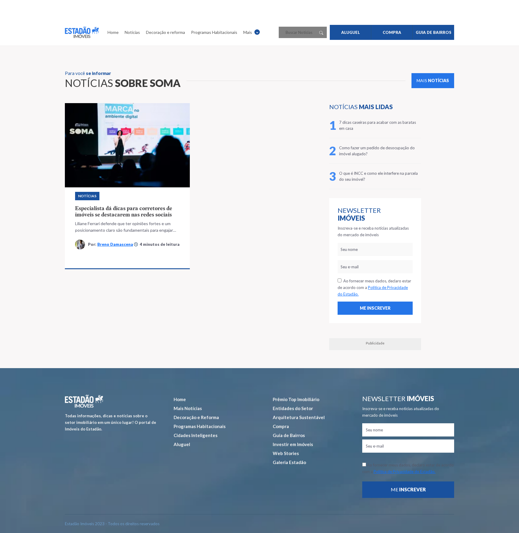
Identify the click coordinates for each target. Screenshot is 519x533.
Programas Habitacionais (214, 32)
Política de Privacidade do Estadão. (405, 471)
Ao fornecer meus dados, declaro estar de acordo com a (374, 287)
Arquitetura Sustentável (299, 417)
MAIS (433, 80)
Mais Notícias (188, 408)
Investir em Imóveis (293, 444)
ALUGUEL (350, 32)
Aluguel (182, 444)
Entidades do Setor (293, 408)
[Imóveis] (84, 401)
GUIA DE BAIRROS (433, 32)
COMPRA (392, 32)
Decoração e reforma (165, 32)
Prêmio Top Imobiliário (296, 399)
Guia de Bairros (289, 435)
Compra (281, 426)
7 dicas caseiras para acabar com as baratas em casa (377, 125)
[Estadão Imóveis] (82, 32)
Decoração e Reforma (196, 417)
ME (408, 489)
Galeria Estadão (289, 462)
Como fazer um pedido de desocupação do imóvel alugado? (377, 150)
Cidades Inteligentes (195, 435)
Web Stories (286, 453)
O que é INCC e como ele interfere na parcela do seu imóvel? (378, 176)
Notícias (132, 32)
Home (113, 32)
